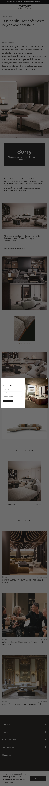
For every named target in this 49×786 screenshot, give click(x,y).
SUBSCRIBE (8, 400)
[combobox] (12, 396)
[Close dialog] (46, 378)
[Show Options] (21, 396)
